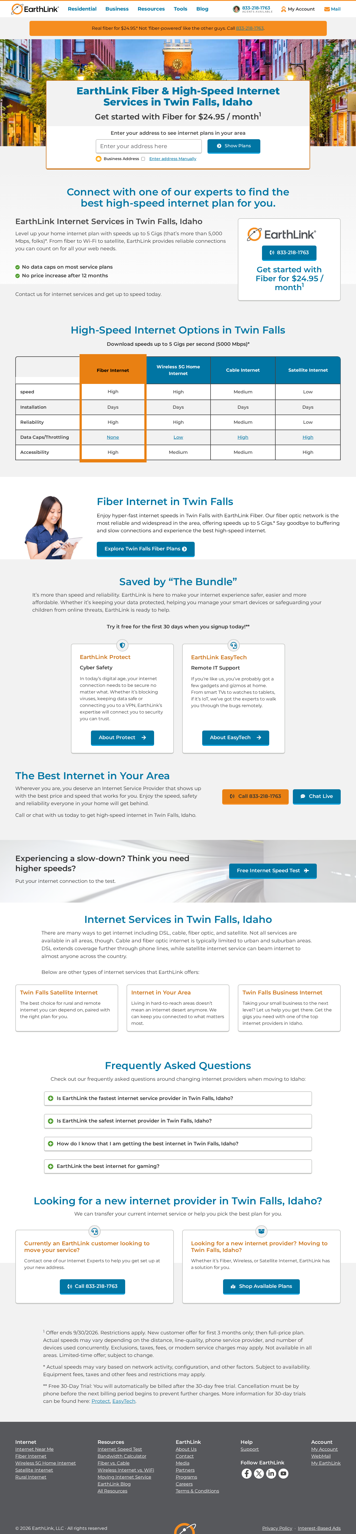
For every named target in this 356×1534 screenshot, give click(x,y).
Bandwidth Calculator (122, 1456)
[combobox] (149, 146)
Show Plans (238, 145)
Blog (202, 9)
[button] (45, 1460)
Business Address (121, 158)
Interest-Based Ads (319, 1528)
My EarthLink (326, 1463)
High (243, 437)
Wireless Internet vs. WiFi (126, 1470)
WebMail (321, 1456)
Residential (82, 9)
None (113, 437)
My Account (324, 1449)
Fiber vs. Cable (114, 1463)
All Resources (112, 1491)
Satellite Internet (34, 1470)
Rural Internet (30, 1477)
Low (178, 437)
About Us (186, 1449)
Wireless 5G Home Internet (45, 1463)
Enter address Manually (172, 158)
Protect (101, 1401)
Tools (180, 9)
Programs (186, 1477)
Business (117, 9)
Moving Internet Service (124, 1477)
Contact (185, 1456)
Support (250, 1449)
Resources (151, 9)
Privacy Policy (277, 1528)
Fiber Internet (30, 1456)
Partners (185, 1470)
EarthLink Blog (114, 1484)
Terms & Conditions (197, 1491)
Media (182, 1463)
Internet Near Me (34, 1449)
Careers (184, 1484)
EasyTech (123, 1401)
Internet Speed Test (120, 1449)
